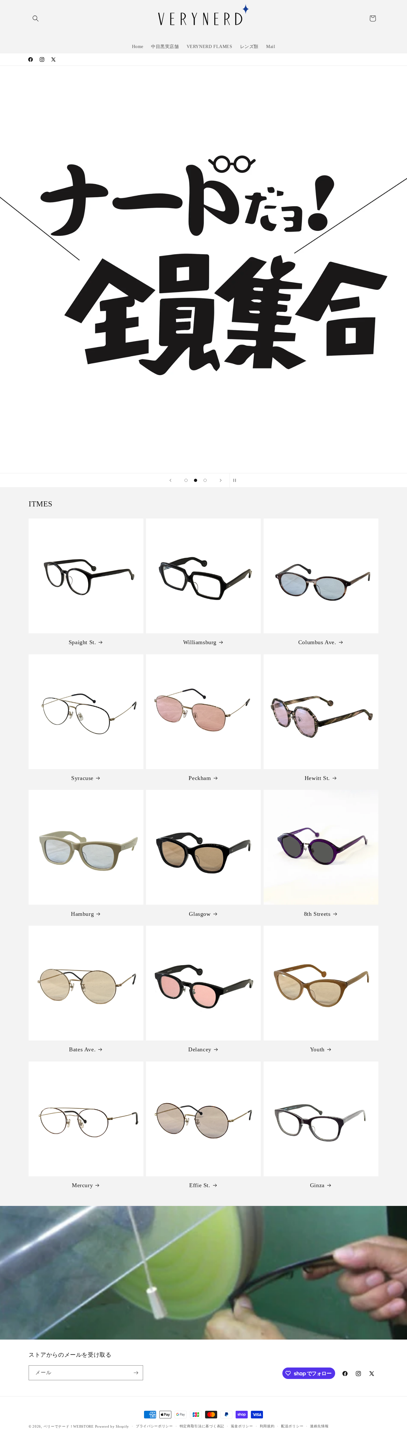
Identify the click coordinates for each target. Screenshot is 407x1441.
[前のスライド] (170, 480)
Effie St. (199, 1185)
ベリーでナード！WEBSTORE (69, 1426)
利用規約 (267, 1426)
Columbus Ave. (317, 642)
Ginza (317, 1185)
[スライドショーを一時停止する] (237, 480)
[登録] (136, 1372)
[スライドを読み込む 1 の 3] (186, 480)
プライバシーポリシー (154, 1426)
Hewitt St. (317, 778)
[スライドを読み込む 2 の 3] (195, 480)
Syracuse (82, 778)
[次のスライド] (221, 480)
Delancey (199, 1049)
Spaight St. (82, 642)
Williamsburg (200, 642)
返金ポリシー (242, 1426)
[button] (36, 18)
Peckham (200, 778)
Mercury (82, 1185)
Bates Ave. (82, 1049)
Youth (317, 1049)
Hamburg (82, 914)
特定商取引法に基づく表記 (202, 1426)
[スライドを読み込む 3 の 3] (205, 480)
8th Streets (317, 914)
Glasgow (199, 914)
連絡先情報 (319, 1426)
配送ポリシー (292, 1426)
